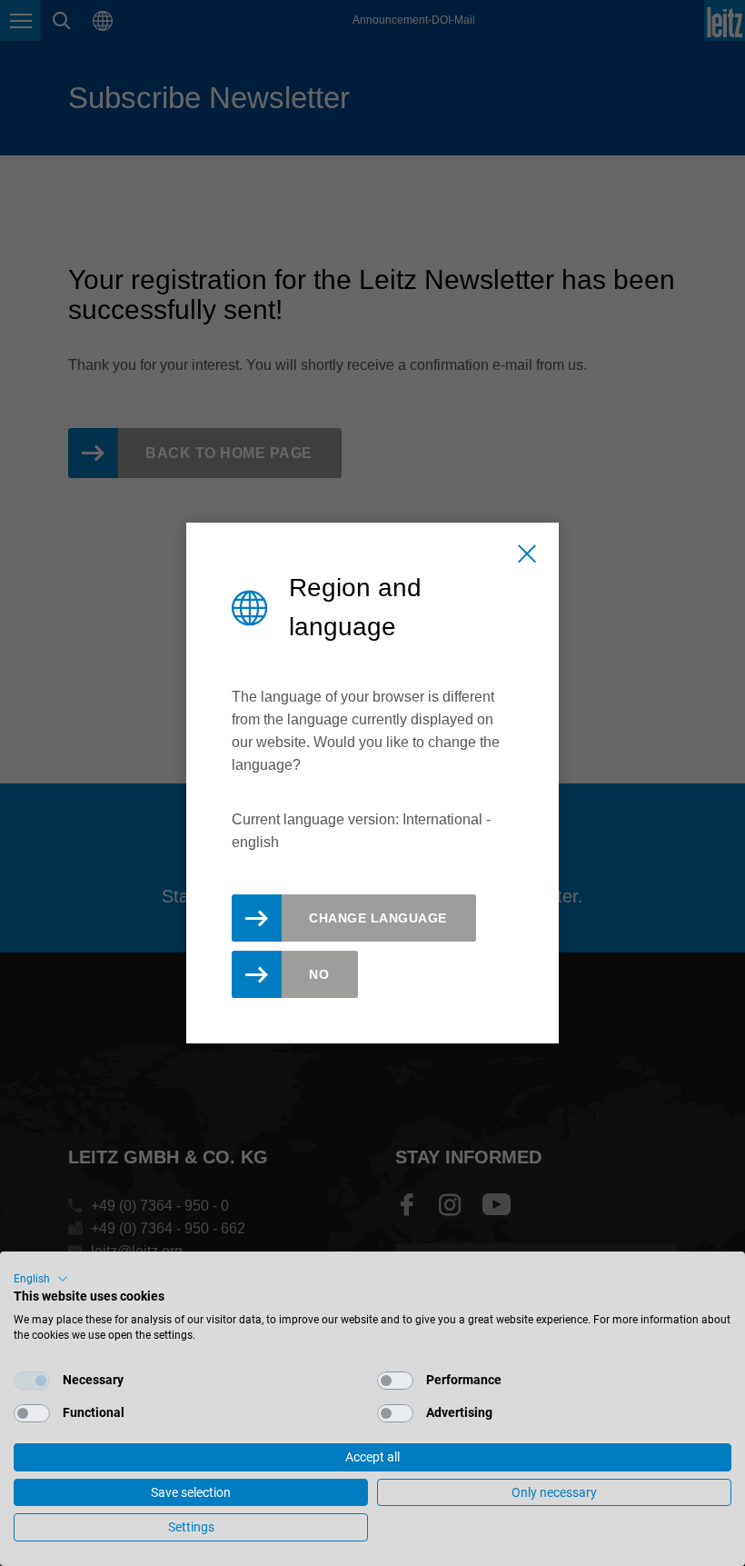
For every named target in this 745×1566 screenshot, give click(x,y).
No (319, 974)
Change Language (378, 918)
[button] (41, 1279)
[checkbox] (32, 1380)
